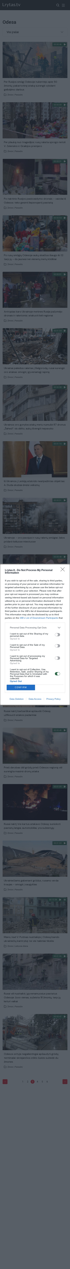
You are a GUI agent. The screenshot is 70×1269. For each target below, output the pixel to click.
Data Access (35, 699)
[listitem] (35, 627)
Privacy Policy (53, 699)
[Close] (64, 570)
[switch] (57, 634)
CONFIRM (21, 687)
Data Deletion (17, 699)
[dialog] (35, 634)
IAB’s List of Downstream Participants (39, 618)
